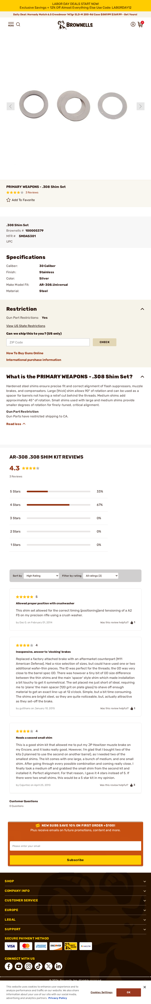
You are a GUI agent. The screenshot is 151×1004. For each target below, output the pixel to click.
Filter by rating (71, 575)
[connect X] (48, 966)
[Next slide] (141, 106)
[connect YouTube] (19, 966)
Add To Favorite (23, 200)
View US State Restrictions (25, 326)
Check (105, 342)
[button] (11, 24)
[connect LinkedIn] (58, 966)
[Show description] (16, 424)
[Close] (144, 987)
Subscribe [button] (75, 860)
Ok (128, 992)
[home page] (75, 25)
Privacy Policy (57, 998)
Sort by (17, 575)
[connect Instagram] (28, 966)
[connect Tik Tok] (38, 966)
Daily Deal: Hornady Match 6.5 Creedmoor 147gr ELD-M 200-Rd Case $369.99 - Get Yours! (75, 14)
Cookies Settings (101, 992)
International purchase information (33, 360)
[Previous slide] (11, 106)
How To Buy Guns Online (24, 353)
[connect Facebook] (9, 966)
